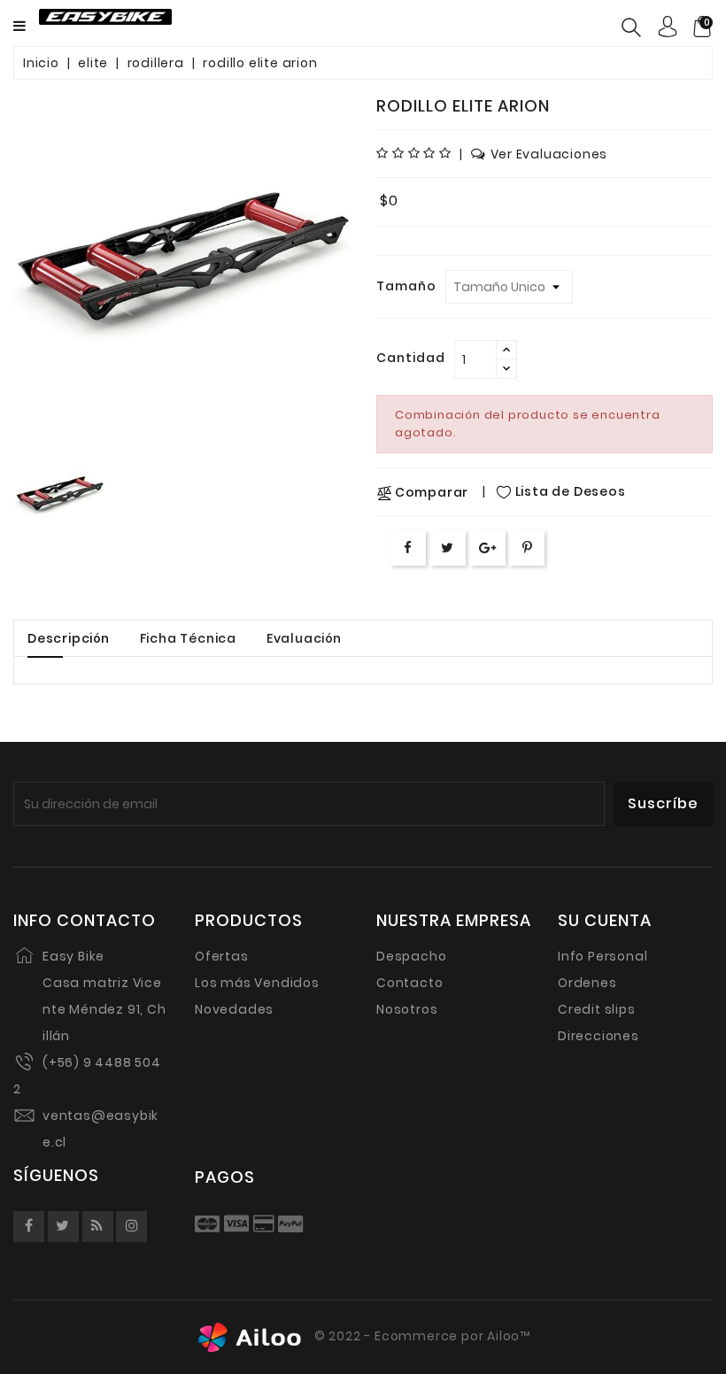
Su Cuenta (605, 921)
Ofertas (222, 956)
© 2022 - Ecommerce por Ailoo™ (420, 1337)
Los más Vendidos (257, 983)
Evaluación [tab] (304, 638)
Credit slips (597, 1009)
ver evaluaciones (549, 154)
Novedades (234, 1009)
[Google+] (488, 547)
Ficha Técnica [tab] (188, 638)
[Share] (408, 547)
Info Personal (602, 956)
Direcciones (598, 1036)
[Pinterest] (527, 547)
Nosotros (406, 1009)
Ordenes (587, 983)
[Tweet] (447, 547)
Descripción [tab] (68, 638)
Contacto (409, 983)
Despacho (411, 956)
